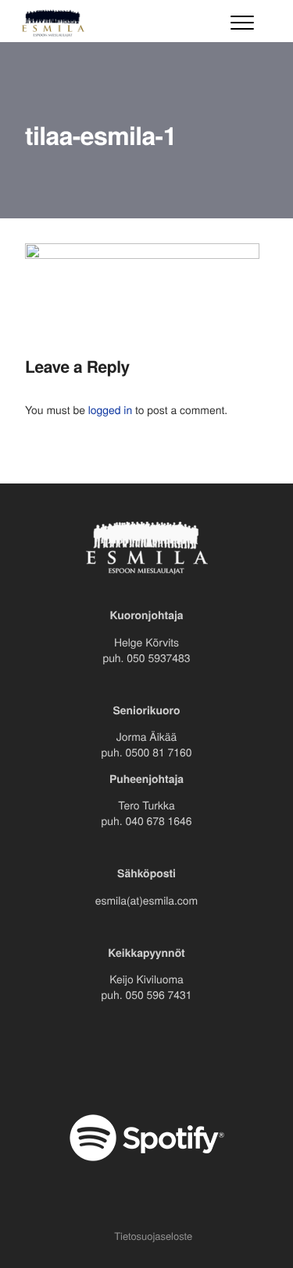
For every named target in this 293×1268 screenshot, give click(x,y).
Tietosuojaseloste (153, 1235)
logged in (110, 409)
